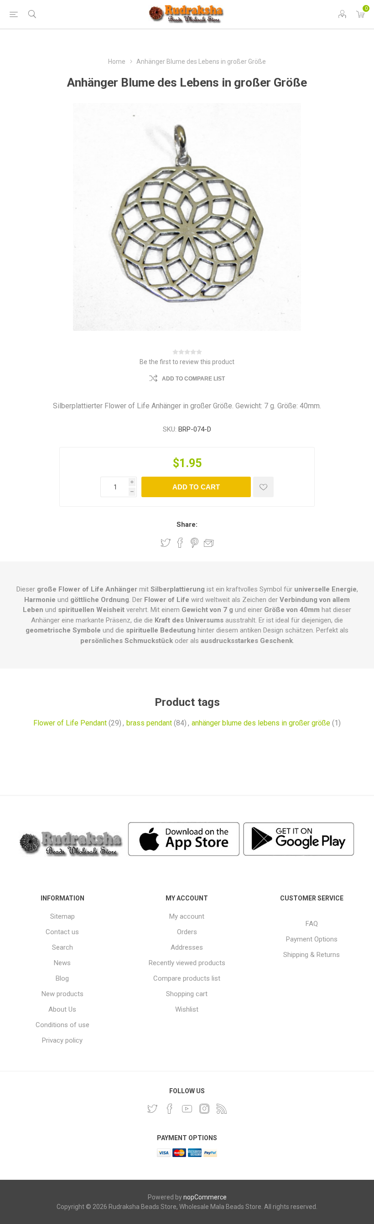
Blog (62, 978)
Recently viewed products (187, 963)
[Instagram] (204, 1108)
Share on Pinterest (194, 543)
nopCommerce (205, 1197)
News (62, 963)
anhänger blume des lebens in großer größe (261, 723)
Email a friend (209, 543)
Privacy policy (62, 1040)
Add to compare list (193, 378)
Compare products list (186, 978)
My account (186, 916)
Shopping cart (187, 994)
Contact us (62, 932)
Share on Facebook (180, 543)
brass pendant (149, 723)
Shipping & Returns (311, 955)
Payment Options (312, 939)
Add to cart (196, 487)
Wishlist (186, 1009)
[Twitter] (152, 1108)
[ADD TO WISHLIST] (263, 487)
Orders (187, 932)
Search (62, 947)
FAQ (312, 924)
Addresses (187, 947)
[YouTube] (187, 1108)
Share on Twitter (166, 543)
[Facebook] (169, 1108)
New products (62, 994)
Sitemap (62, 916)
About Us (62, 1009)
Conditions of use (62, 1025)
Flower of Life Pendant (70, 723)
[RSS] (221, 1108)
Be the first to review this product (187, 361)
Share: (187, 524)
